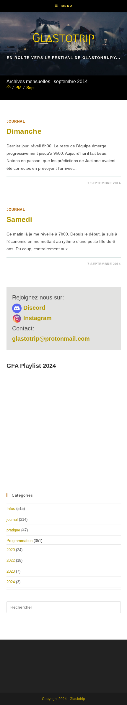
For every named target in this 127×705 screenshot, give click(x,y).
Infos (10, 508)
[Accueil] (8, 87)
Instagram (37, 318)
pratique (13, 530)
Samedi (19, 219)
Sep (30, 87)
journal (15, 121)
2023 (10, 571)
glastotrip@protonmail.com (51, 338)
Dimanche (24, 131)
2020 (10, 550)
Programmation (19, 540)
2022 (10, 560)
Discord (33, 307)
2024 (10, 582)
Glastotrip (63, 37)
